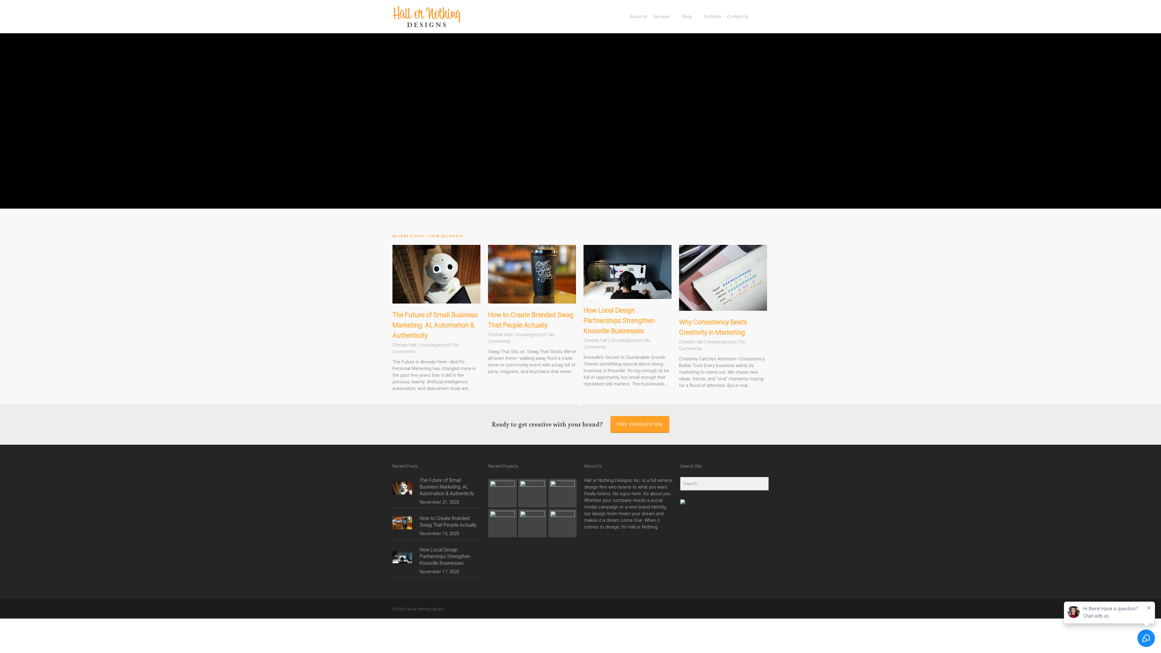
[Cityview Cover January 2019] (502, 523)
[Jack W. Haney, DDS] (532, 523)
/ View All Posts (443, 236)
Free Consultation (640, 424)
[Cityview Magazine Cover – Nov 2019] (562, 493)
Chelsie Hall (404, 345)
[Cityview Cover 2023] (532, 493)
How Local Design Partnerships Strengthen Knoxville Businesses (619, 321)
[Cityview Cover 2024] (502, 493)
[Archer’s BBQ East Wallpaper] (562, 523)
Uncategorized (434, 345)
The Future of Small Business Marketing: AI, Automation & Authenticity (435, 325)
